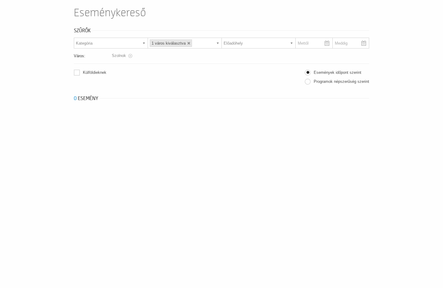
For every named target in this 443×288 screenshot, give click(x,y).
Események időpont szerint (337, 72)
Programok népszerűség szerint (341, 81)
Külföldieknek (94, 72)
